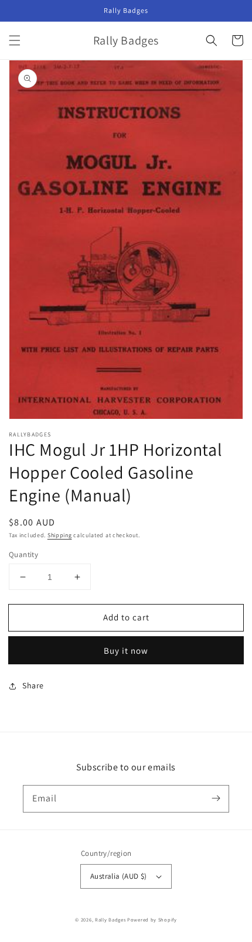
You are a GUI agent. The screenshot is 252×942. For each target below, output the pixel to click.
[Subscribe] (216, 798)
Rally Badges (110, 919)
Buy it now (126, 650)
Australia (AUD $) (118, 876)
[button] (15, 40)
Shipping (59, 535)
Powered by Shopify (152, 919)
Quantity (23, 554)
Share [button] (33, 685)
